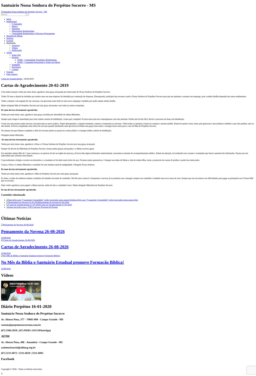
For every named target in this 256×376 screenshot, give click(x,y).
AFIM (9, 53)
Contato (15, 69)
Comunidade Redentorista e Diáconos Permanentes (33, 33)
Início (8, 19)
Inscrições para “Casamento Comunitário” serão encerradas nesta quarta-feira (105, 200)
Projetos (15, 57)
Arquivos (16, 45)
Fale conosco (11, 74)
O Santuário (17, 24)
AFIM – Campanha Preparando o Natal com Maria (38, 62)
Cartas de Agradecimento (11, 79)
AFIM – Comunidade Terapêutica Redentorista (37, 60)
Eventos (9, 41)
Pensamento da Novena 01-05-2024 (54, 202)
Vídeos (15, 48)
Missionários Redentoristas (23, 31)
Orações (9, 72)
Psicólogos (16, 67)
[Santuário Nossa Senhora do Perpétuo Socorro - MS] (24, 12)
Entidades (16, 65)
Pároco (15, 26)
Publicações (17, 50)
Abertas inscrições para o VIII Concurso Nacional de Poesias (32, 207)
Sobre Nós (16, 55)
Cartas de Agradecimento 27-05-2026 (56, 205)
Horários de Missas (14, 36)
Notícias (9, 38)
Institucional (11, 21)
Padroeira (16, 29)
